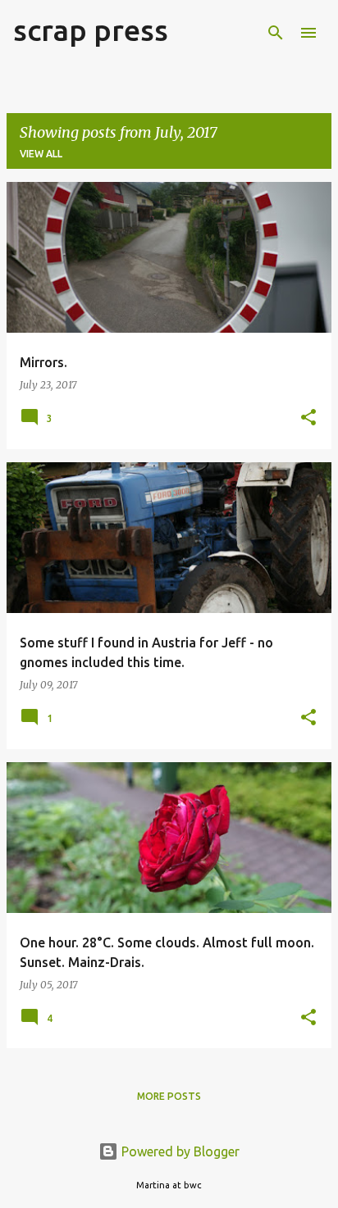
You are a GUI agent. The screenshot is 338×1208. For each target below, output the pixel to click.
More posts (169, 1096)
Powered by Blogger (179, 1151)
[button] (308, 418)
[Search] (275, 32)
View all (41, 153)
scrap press (90, 30)
